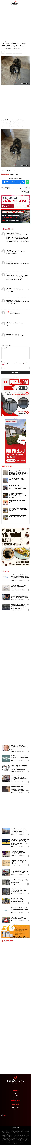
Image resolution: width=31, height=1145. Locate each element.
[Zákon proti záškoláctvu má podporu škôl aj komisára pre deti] (6, 910)
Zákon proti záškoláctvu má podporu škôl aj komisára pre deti (19, 909)
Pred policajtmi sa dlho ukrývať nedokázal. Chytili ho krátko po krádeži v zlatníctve (19, 596)
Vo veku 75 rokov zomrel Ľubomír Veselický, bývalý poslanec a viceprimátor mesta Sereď (20, 747)
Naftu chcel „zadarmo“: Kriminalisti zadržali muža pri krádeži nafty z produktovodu (17, 487)
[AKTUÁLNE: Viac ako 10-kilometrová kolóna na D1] (6, 920)
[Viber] (20, 52)
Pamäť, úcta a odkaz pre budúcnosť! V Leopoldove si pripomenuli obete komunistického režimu (19, 831)
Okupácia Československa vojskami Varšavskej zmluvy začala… (19, 862)
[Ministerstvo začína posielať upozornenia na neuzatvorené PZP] (6, 758)
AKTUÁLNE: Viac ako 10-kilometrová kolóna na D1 (18, 918)
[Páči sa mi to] (6, 243)
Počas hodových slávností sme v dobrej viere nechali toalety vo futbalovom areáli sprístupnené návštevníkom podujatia (18, 472)
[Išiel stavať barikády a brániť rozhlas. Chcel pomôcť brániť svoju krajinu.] (6, 882)
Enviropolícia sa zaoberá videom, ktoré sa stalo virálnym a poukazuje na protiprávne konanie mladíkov (20, 788)
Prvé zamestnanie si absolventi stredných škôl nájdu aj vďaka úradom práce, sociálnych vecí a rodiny (20, 577)
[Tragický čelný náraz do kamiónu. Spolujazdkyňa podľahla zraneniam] (6, 901)
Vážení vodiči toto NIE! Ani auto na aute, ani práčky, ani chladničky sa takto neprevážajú (23, 190)
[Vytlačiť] (17, 52)
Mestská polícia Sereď (14, 174)
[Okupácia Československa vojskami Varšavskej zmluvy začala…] (6, 863)
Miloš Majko (13, 865)
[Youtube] (18, 1086)
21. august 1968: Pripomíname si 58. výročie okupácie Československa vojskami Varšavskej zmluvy (20, 606)
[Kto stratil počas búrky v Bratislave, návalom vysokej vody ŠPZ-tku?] (6, 891)
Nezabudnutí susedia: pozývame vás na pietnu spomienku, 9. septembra (18, 853)
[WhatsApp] (10, 52)
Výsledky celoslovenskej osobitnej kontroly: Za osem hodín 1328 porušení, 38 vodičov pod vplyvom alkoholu (18, 495)
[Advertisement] (15, 23)
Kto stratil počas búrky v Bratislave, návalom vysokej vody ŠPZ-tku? (19, 890)
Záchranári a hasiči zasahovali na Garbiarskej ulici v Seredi (18, 516)
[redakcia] (2, 48)
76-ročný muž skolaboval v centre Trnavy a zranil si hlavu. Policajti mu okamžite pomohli (19, 778)
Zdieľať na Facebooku (12, 182)
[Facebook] (7, 52)
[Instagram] (15, 1086)
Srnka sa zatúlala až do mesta (7, 188)
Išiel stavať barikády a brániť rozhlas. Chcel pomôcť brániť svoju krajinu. (19, 881)
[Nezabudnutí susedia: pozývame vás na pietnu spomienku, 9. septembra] (6, 854)
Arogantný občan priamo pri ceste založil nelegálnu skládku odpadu (18, 509)
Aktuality (4, 41)
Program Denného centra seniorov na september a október (18, 587)
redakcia (9, 48)
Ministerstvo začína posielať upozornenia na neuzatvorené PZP (19, 757)
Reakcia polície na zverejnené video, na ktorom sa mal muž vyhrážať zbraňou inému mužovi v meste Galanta (19, 767)
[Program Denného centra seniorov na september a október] (6, 588)
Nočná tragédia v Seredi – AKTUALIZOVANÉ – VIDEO (17, 479)
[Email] (14, 52)
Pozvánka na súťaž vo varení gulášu (17, 501)
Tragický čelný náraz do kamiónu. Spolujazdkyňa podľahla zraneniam (18, 900)
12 (28, 884)
